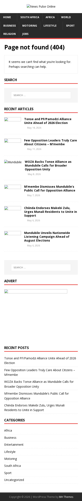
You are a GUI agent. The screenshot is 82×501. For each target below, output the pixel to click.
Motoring (29, 25)
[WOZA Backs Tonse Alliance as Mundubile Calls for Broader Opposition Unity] (13, 162)
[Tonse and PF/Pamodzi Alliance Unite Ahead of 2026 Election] (12, 127)
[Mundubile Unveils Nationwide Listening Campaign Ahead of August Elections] (12, 241)
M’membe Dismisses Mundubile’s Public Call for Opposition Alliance (49, 188)
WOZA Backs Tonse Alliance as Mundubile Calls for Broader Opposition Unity (48, 165)
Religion (9, 34)
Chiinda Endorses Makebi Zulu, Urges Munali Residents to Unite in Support (50, 211)
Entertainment (14, 445)
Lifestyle (50, 25)
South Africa (29, 17)
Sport (70, 25)
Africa (50, 17)
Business (9, 25)
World (66, 17)
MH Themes (66, 497)
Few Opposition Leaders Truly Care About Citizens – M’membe (50, 142)
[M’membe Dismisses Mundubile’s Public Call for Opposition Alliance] (12, 195)
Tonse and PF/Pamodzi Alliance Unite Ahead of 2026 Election (47, 121)
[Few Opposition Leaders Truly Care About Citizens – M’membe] (12, 149)
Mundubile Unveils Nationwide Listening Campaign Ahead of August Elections (47, 236)
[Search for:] (41, 95)
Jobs (25, 34)
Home (7, 17)
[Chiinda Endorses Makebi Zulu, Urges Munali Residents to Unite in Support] (12, 216)
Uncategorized (14, 480)
